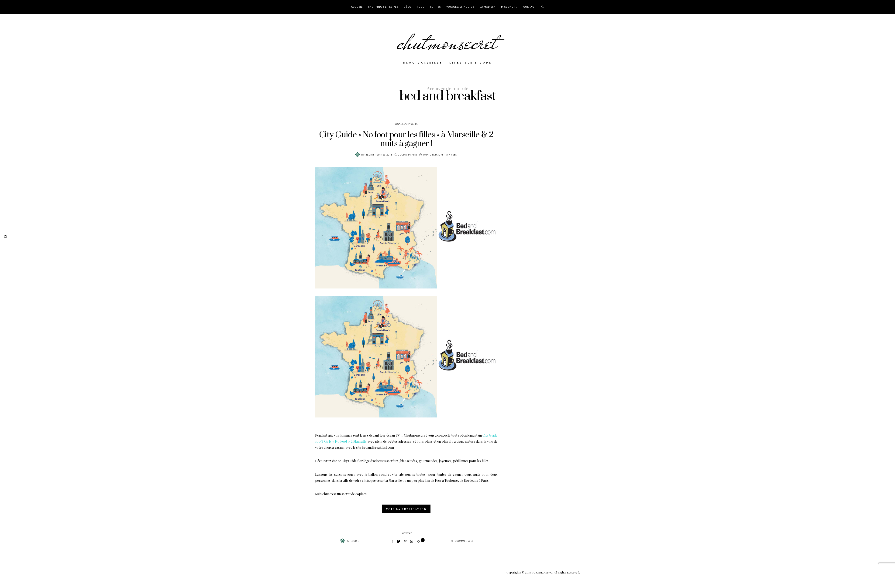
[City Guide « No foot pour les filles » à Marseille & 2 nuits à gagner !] (406, 227)
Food (421, 7)
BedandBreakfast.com (378, 447)
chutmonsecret (447, 42)
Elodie (370, 154)
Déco (407, 7)
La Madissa (488, 7)
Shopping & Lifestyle (383, 7)
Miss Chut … (509, 7)
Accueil (357, 7)
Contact (529, 7)
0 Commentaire (407, 154)
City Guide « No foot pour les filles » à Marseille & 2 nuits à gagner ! (406, 139)
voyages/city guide (406, 124)
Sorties (435, 7)
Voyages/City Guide (460, 7)
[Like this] (419, 541)
